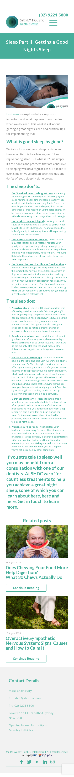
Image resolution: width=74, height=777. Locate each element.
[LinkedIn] (44, 761)
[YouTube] (37, 761)
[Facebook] (21, 761)
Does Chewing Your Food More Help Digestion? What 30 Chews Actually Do (37, 572)
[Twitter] (29, 761)
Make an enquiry (20, 691)
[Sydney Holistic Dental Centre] (31, 21)
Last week (12, 114)
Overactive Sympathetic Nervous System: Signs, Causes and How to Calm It (37, 643)
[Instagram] (52, 761)
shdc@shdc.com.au (28, 698)
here (35, 496)
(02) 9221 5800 (53, 15)
